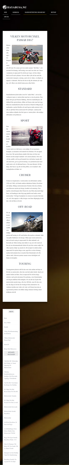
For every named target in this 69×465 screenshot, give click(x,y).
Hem (5, 12)
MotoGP (53, 12)
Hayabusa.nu (17, 7)
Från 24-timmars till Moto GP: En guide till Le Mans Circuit (11, 446)
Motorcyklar (7, 418)
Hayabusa (16, 12)
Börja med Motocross (10, 349)
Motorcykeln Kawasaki (10, 407)
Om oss (6, 17)
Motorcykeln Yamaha (10, 396)
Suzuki (6, 327)
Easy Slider (7, 322)
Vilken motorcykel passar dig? (35, 12)
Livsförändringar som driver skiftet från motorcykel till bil (10, 431)
